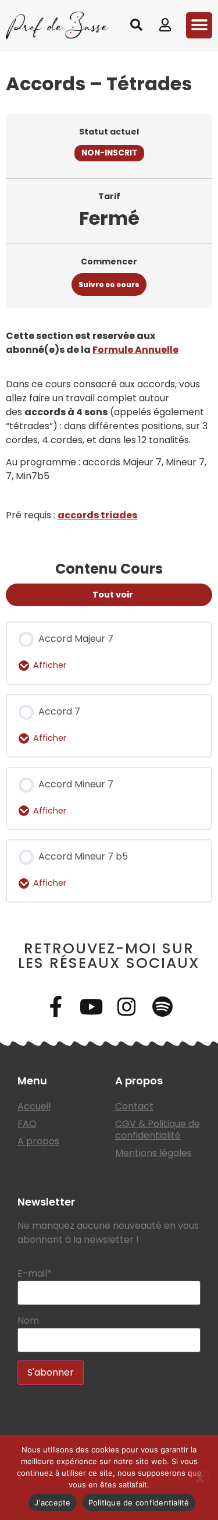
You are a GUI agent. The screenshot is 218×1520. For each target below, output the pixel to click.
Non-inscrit (109, 152)
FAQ (27, 1123)
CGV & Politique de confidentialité (157, 1129)
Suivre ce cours (109, 284)
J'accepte (52, 1502)
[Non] (199, 1477)
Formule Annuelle (135, 349)
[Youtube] (91, 1006)
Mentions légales (153, 1153)
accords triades (97, 515)
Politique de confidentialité (139, 1502)
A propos (38, 1141)
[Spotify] (162, 1006)
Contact (134, 1106)
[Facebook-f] (55, 1006)
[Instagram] (126, 1006)
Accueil (34, 1106)
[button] (136, 25)
